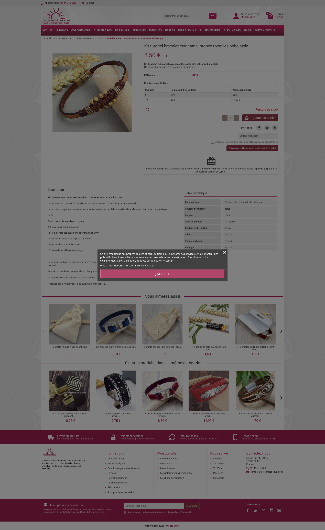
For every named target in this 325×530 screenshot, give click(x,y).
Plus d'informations (111, 265)
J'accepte (163, 274)
